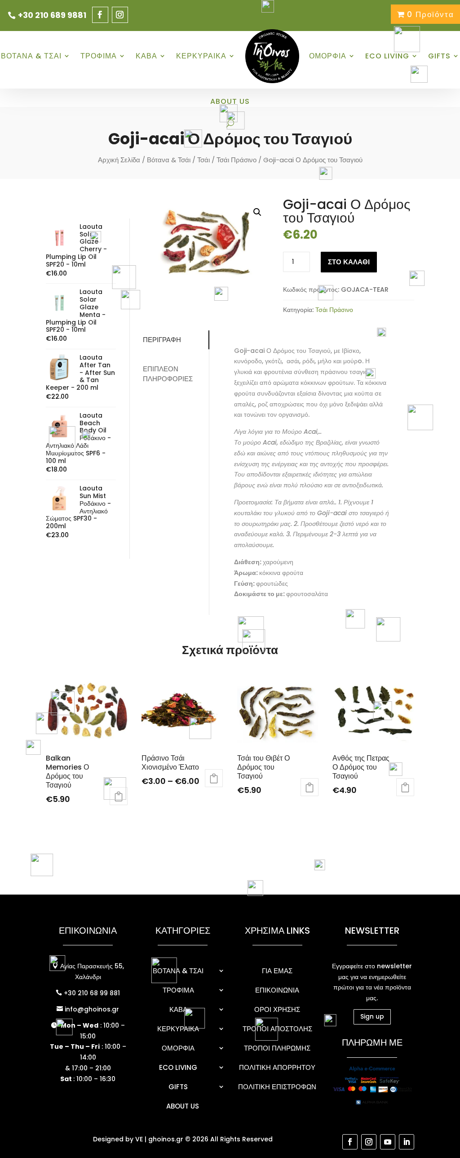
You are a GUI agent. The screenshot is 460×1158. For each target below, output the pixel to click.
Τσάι (203, 160)
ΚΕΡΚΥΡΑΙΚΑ (201, 56)
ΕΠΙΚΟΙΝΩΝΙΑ (277, 990)
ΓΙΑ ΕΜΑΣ (277, 970)
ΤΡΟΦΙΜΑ (98, 56)
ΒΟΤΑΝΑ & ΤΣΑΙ (31, 56)
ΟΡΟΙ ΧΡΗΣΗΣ (277, 1009)
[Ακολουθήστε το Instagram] (120, 15)
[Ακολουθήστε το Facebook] (100, 15)
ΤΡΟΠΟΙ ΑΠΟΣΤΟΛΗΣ (277, 1028)
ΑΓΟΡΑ (119, 796)
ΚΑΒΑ (146, 56)
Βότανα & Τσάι (168, 160)
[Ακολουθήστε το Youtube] (387, 1141)
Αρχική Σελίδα (119, 160)
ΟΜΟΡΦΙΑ (327, 56)
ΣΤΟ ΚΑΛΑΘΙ (349, 262)
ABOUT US (230, 101)
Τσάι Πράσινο (237, 160)
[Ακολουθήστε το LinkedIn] (406, 1141)
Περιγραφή (162, 339)
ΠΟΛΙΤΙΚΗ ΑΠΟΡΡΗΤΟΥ (277, 1067)
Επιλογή (214, 778)
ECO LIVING (178, 1067)
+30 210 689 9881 (52, 15)
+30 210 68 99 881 (91, 993)
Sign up (372, 1016)
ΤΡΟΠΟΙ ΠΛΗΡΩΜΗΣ (277, 1048)
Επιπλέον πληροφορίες (168, 374)
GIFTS (439, 56)
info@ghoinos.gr (91, 1009)
